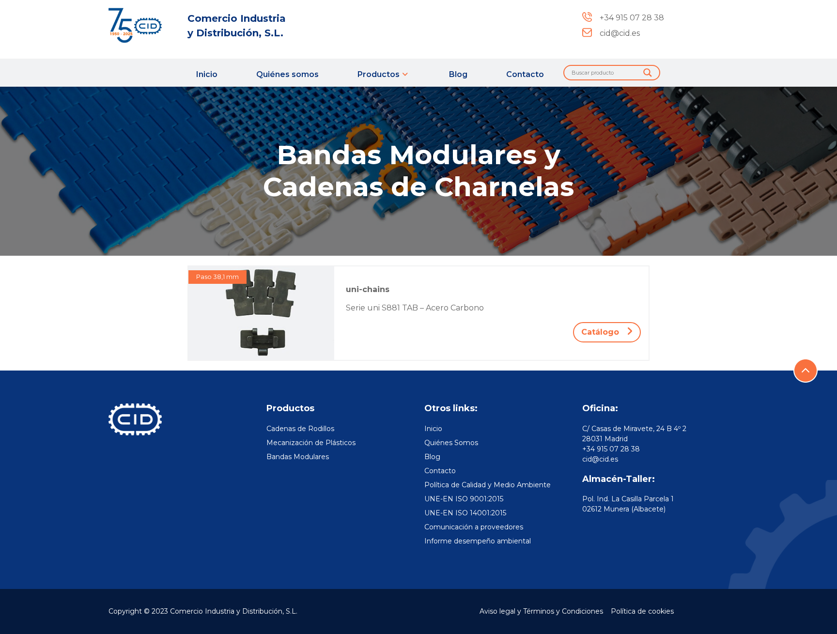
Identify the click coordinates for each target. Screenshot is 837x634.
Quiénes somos (287, 74)
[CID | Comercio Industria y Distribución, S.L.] (142, 25)
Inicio (206, 74)
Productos (378, 74)
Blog (458, 74)
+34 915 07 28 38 (611, 449)
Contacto (525, 74)
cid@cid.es (600, 459)
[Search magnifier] (647, 72)
